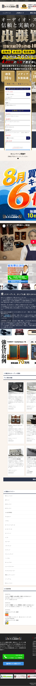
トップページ (7, 13)
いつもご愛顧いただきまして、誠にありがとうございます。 (18, 617)
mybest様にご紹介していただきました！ (14, 598)
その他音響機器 (30, 471)
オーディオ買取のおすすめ (11, 599)
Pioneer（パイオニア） (12, 438)
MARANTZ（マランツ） (31, 406)
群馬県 (9, 408)
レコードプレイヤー (12, 407)
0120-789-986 (19, 277)
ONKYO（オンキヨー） (12, 470)
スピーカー (10, 439)
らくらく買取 (26, 606)
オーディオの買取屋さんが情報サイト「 (14, 606)
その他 (28, 470)
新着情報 (8, 589)
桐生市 (12, 408)
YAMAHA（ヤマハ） (12, 406)
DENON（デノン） (30, 438)
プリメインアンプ (30, 407)
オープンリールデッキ (31, 439)
